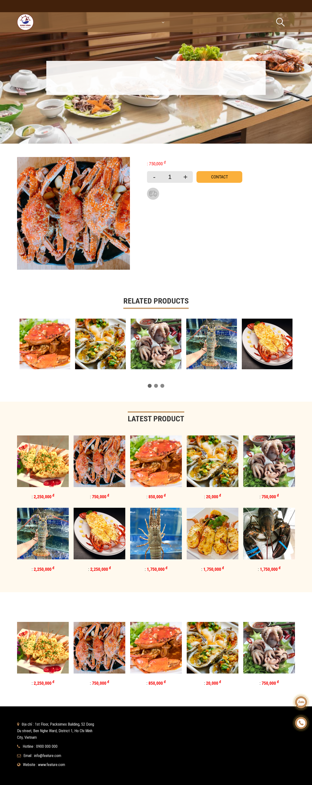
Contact (219, 176)
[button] (150, 386)
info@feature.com (47, 755)
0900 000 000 (47, 746)
